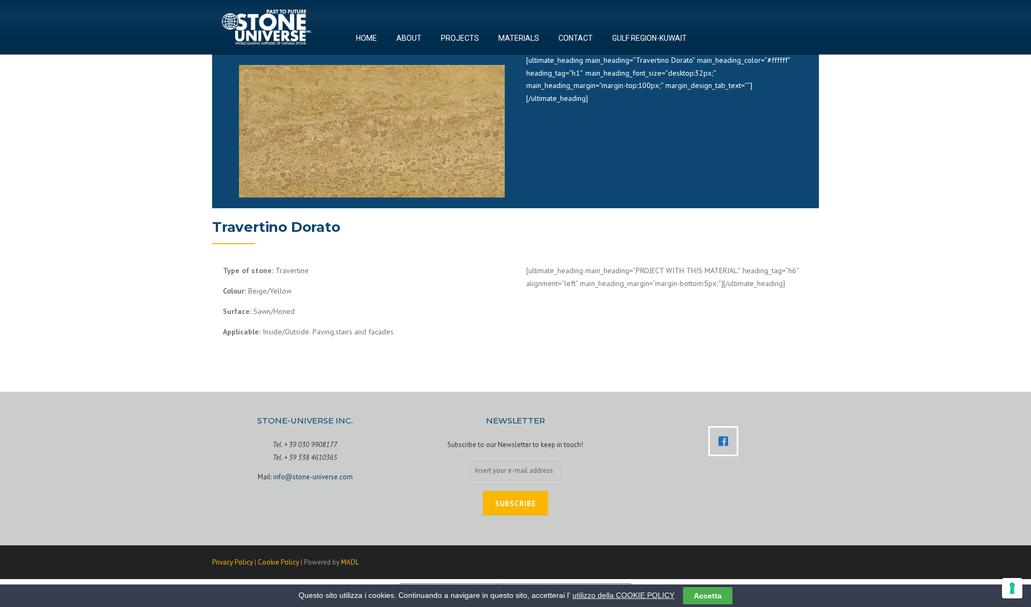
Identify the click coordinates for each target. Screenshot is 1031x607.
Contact (575, 40)
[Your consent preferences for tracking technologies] (1012, 588)
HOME (366, 40)
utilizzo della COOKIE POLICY (623, 595)
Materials (518, 40)
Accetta (708, 595)
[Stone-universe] (266, 26)
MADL (350, 562)
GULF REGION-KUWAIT (649, 40)
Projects (460, 40)
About (409, 40)
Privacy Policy (232, 562)
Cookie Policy (278, 562)
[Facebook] (726, 441)
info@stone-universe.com (313, 476)
